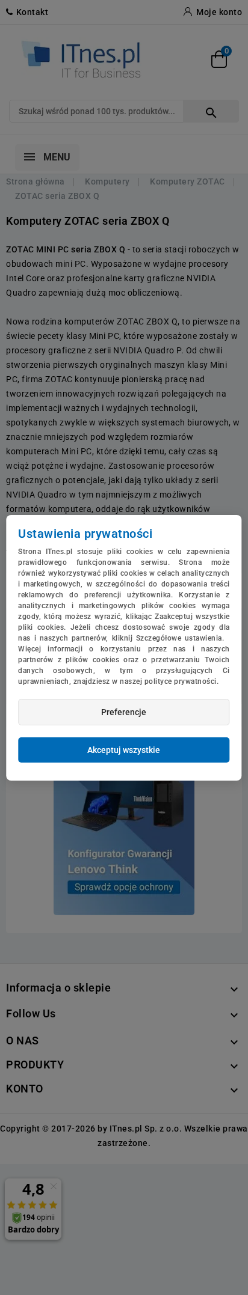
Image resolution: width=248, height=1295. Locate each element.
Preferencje (123, 712)
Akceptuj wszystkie (123, 750)
